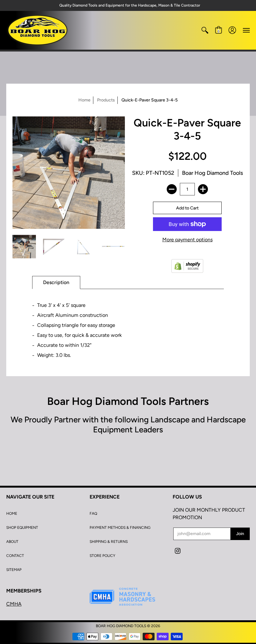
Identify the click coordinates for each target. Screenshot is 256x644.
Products (106, 100)
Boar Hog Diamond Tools (212, 173)
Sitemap (14, 570)
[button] (205, 30)
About (12, 541)
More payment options (187, 240)
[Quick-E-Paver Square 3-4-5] (24, 246)
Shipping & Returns (109, 541)
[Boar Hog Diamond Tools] (37, 30)
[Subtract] (172, 189)
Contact (15, 555)
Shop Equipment (22, 527)
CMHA (14, 604)
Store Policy (102, 555)
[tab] (56, 282)
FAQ (93, 513)
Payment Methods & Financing (120, 527)
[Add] (203, 189)
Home (84, 100)
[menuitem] (205, 30)
